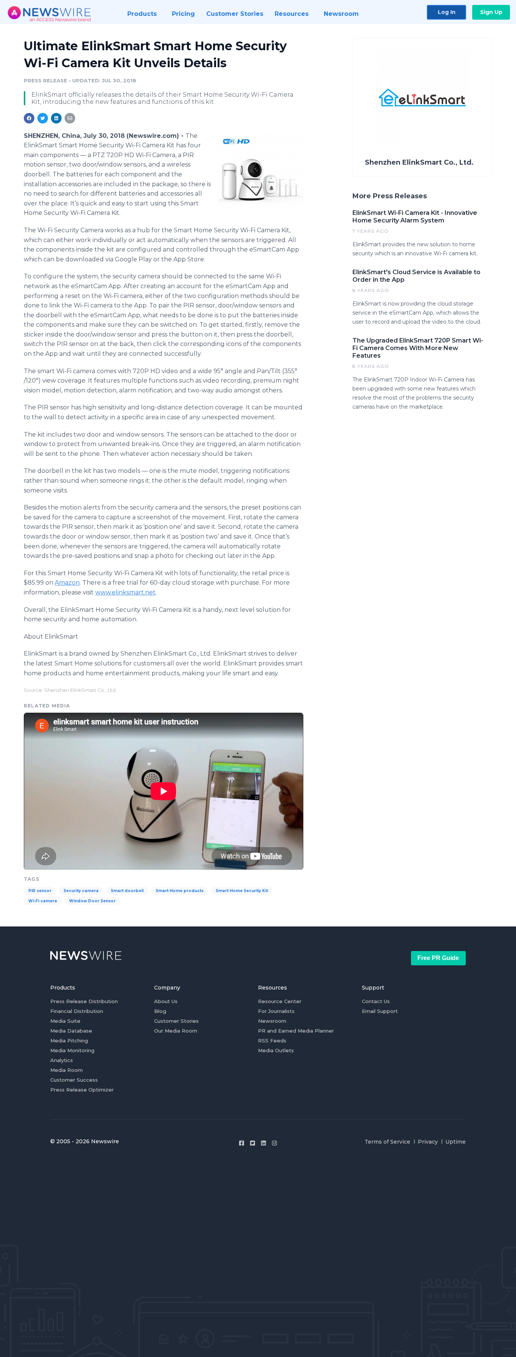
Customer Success (74, 1080)
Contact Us (376, 1001)
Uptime (455, 1141)
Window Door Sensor (92, 900)
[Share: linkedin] (56, 118)
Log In (447, 12)
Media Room (66, 1070)
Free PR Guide (438, 958)
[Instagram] (274, 1143)
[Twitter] (252, 1143)
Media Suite (65, 1021)
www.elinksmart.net (125, 592)
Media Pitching (69, 1040)
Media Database (71, 1031)
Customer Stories (176, 1021)
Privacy (428, 1141)
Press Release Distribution (84, 1001)
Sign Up (491, 12)
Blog (160, 1011)
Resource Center (279, 1001)
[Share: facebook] (29, 118)
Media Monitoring (72, 1050)
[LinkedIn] (263, 1143)
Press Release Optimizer (82, 1090)
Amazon (67, 582)
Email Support (380, 1011)
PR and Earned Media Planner (296, 1031)
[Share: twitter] (42, 118)
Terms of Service (387, 1141)
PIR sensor (39, 890)
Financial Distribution (76, 1011)
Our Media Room (175, 1031)
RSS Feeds (272, 1040)
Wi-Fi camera (42, 900)
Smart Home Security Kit (242, 890)
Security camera (81, 890)
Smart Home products (180, 890)
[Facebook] (241, 1143)
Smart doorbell (127, 890)
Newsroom (272, 1021)
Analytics (61, 1060)
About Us (166, 1001)
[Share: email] (70, 118)
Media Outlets (276, 1050)
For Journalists (276, 1011)
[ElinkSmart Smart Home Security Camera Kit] (260, 175)
